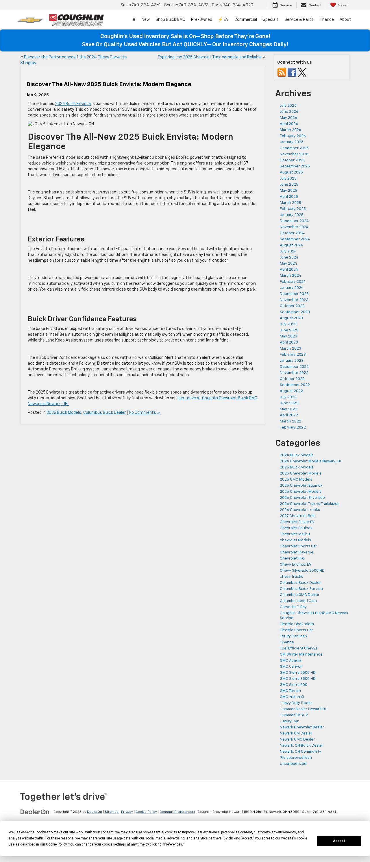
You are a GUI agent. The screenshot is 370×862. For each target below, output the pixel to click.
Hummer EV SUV (294, 715)
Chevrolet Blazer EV (297, 522)
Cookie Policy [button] (56, 844)
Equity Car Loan (293, 636)
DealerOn (94, 812)
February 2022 (293, 427)
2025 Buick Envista (73, 104)
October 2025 (292, 160)
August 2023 (291, 318)
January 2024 (292, 288)
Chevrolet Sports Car (298, 546)
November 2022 (294, 373)
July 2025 (288, 178)
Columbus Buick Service (301, 589)
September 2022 (295, 385)
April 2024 (289, 270)
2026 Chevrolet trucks (300, 510)
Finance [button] (326, 20)
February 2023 (293, 355)
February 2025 (293, 209)
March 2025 (290, 203)
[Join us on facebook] (292, 72)
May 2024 (288, 263)
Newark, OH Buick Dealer (301, 745)
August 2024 (291, 245)
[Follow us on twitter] (302, 72)
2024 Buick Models (297, 455)
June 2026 (289, 112)
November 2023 (294, 300)
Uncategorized (293, 764)
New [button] (146, 20)
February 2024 (293, 282)
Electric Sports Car (296, 630)
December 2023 (294, 294)
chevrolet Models (295, 540)
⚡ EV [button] (223, 20)
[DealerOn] (35, 812)
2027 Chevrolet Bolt (297, 516)
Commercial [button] (245, 20)
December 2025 (294, 148)
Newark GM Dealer (296, 733)
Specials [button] (271, 20)
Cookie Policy (146, 812)
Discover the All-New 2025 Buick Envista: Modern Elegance (108, 84)
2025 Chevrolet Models (300, 473)
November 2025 (294, 154)
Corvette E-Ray (293, 607)
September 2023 (295, 312)
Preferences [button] (173, 844)
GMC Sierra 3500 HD (298, 679)
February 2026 (293, 136)
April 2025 (289, 197)
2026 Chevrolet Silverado (302, 498)
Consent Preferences (177, 812)
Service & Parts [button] (299, 20)
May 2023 (288, 336)
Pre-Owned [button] (201, 20)
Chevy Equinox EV (295, 564)
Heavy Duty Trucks (296, 703)
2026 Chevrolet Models (300, 492)
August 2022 (291, 391)
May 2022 (288, 409)
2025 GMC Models (296, 479)
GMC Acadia (290, 660)
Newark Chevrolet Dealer (302, 727)
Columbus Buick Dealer (104, 413)
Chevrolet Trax (292, 558)
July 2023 (288, 324)
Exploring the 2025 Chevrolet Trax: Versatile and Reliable (210, 57)
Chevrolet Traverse (296, 552)
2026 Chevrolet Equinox (301, 486)
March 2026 (290, 130)
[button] (134, 19)
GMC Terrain (290, 691)
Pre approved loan (296, 758)
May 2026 (288, 118)
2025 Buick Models (64, 413)
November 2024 (294, 227)
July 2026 (288, 106)
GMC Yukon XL (292, 697)
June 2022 (289, 403)
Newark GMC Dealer (297, 739)
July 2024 (288, 251)
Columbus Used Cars (298, 601)
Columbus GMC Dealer (299, 595)
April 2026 (289, 124)
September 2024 (295, 239)
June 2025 (289, 185)
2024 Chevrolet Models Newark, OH (311, 461)
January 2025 (292, 215)
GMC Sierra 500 (293, 685)
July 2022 (288, 397)
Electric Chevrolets (297, 624)
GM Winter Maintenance (301, 654)
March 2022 (290, 421)
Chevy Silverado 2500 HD (302, 571)
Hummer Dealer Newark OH (304, 709)
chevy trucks (291, 577)
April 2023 (289, 342)
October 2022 (292, 379)
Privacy (127, 812)
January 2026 (292, 142)
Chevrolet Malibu (295, 534)
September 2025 (295, 166)
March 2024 (290, 276)
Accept (339, 841)
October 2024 (292, 233)
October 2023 (292, 306)
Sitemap (112, 812)
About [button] (345, 20)
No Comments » (144, 413)
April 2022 (289, 415)
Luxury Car (289, 721)
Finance (287, 642)
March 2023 (290, 348)
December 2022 (294, 367)
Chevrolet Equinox (296, 528)
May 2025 (288, 191)
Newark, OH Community (300, 752)
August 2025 (291, 172)
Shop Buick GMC (170, 20)
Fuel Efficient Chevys (298, 648)
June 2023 (289, 330)
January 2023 (292, 361)
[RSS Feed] (281, 72)
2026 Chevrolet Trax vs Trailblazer (309, 504)
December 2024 (294, 221)
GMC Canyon (291, 667)
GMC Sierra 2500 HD (298, 673)
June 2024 (289, 257)
